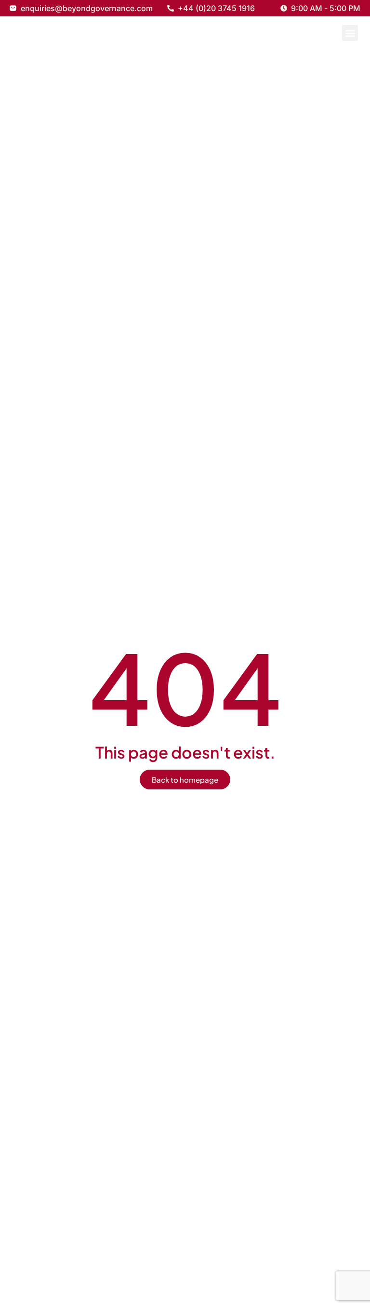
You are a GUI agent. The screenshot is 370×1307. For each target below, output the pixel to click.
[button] (350, 33)
